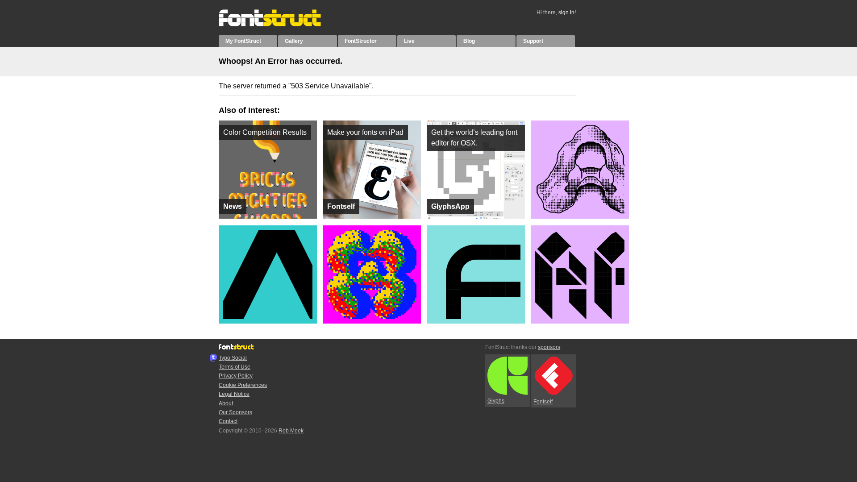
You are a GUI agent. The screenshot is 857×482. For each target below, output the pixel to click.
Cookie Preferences (243, 385)
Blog (469, 41)
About (226, 403)
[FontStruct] (279, 24)
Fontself (543, 402)
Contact (228, 421)
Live (409, 41)
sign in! (567, 12)
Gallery (294, 41)
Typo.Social (233, 358)
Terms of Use (234, 367)
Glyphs (495, 401)
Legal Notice (234, 394)
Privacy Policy (236, 376)
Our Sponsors (235, 412)
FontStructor (361, 41)
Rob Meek (291, 431)
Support (533, 41)
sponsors (549, 347)
